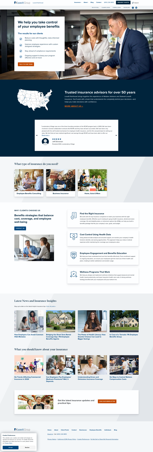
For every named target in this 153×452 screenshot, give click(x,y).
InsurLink (127, 7)
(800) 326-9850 (62, 434)
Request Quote (123, 2)
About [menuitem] (85, 2)
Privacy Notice (52, 439)
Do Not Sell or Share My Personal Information (104, 439)
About (56, 430)
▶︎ (117, 135)
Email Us (50, 434)
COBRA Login (117, 7)
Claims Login (106, 7)
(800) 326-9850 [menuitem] (109, 2)
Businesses (83, 430)
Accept (11, 447)
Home (49, 430)
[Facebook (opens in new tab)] (133, 7)
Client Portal (65, 430)
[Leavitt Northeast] (22, 3)
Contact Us (20, 228)
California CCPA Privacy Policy (66, 439)
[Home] (22, 429)
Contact (74, 430)
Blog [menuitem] (92, 2)
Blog (115, 430)
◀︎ (37, 135)
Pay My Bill (95, 7)
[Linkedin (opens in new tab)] (137, 7)
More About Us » (74, 106)
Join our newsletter (107, 401)
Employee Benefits (96, 430)
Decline (27, 447)
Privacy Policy (8, 443)
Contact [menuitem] (98, 2)
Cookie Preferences (83, 439)
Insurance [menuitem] (77, 2)
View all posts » (51, 306)
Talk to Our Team (25, 64)
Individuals (107, 430)
